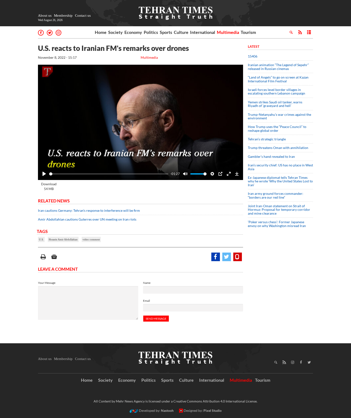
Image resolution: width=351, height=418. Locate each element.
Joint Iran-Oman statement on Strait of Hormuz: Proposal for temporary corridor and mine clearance (279, 209)
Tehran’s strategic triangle (267, 139)
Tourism (248, 32)
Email (146, 300)
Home (100, 32)
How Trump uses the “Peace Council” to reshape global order (277, 128)
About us (45, 15)
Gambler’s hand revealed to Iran (271, 156)
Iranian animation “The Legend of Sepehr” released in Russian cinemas (278, 66)
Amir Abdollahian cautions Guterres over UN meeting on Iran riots (87, 219)
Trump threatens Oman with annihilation (278, 148)
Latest (253, 46)
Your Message (46, 283)
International (202, 32)
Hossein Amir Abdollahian (63, 239)
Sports (166, 32)
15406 (252, 56)
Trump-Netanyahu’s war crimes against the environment (279, 116)
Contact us (83, 15)
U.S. (41, 239)
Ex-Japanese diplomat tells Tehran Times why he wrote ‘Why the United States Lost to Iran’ (280, 181)
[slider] (108, 174)
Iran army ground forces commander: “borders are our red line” (275, 195)
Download (49, 186)
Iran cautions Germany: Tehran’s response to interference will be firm (89, 210)
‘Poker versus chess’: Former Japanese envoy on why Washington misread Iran (277, 224)
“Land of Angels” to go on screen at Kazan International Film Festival (278, 79)
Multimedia (228, 32)
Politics (151, 32)
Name (146, 283)
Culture (181, 32)
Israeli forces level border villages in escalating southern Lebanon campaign (276, 91)
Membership (63, 15)
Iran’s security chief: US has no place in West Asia (280, 167)
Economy (133, 32)
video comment (91, 239)
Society (115, 32)
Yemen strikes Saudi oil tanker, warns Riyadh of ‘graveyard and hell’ (275, 104)
